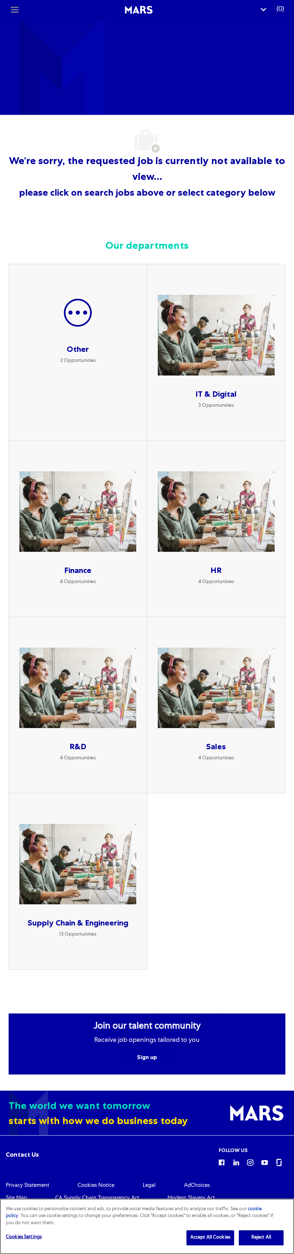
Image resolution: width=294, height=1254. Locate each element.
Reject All (261, 1237)
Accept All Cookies (210, 1237)
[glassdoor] (278, 1162)
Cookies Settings (24, 1237)
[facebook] (221, 1162)
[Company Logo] (139, 10)
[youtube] (264, 1162)
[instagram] (250, 1162)
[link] (22, 1155)
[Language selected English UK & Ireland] (263, 9)
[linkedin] (235, 1162)
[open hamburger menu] (14, 9)
